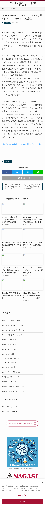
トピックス (7, 22)
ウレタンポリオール (13, 335)
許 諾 (22, 502)
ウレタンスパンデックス (14, 330)
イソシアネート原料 (13, 320)
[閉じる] (42, 482)
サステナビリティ (12, 372)
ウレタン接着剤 (11, 344)
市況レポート (10, 382)
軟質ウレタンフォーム (14, 391)
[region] (22, 492)
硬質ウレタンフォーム (14, 386)
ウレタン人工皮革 (12, 358)
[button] (2, 4)
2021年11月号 (10, 407)
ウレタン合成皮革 (12, 363)
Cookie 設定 (22, 495)
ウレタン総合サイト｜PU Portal (22, 4)
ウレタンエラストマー (13, 325)
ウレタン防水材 (11, 367)
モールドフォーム (12, 377)
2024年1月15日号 (12, 412)
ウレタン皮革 (10, 354)
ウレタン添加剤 (11, 349)
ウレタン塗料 (10, 340)
